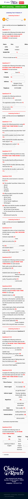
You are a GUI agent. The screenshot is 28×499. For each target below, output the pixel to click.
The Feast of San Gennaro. (11, 209)
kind (5, 185)
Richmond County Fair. (10, 215)
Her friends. (7, 199)
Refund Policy (21, 494)
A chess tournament (10, 207)
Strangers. (7, 203)
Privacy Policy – (14, 494)
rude (6, 187)
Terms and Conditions (9, 496)
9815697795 (17, 483)
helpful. (6, 191)
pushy (6, 189)
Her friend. (7, 197)
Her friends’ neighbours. (11, 201)
